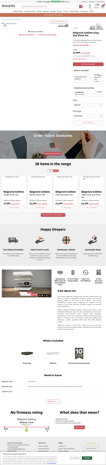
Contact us (62, 446)
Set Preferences (91, 443)
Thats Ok (87, 458)
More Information (51, 463)
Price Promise (43, 451)
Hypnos (8, 19)
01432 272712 (14, 447)
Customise (89, 122)
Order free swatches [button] (53, 153)
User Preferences (91, 448)
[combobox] (88, 104)
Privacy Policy (63, 451)
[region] (53, 458)
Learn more (79, 427)
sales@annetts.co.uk (18, 449)
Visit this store (12, 451)
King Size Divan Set (16, 19)
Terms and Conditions (66, 448)
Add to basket (89, 64)
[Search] (80, 6)
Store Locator (43, 446)
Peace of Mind (44, 448)
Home (3, 19)
